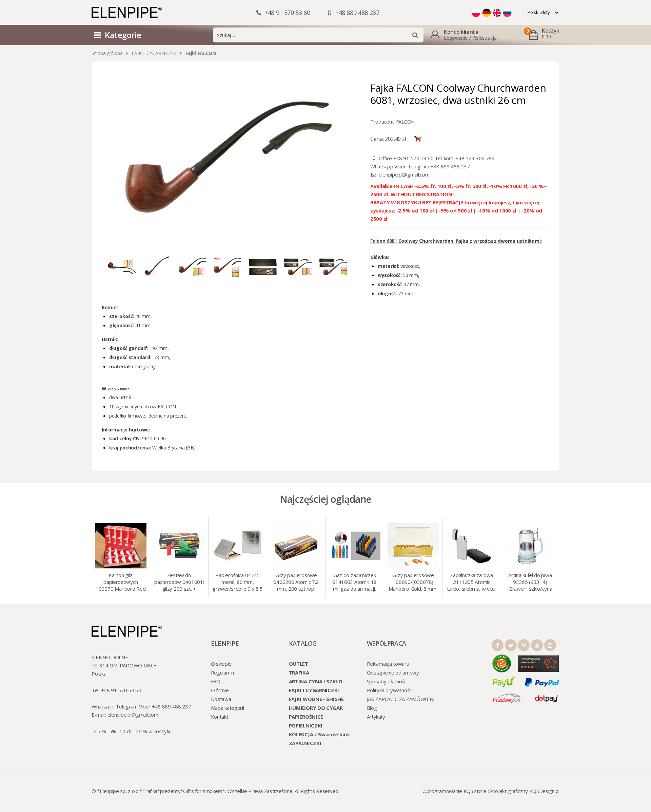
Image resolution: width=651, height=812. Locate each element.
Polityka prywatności (390, 690)
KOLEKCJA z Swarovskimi (319, 734)
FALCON (405, 121)
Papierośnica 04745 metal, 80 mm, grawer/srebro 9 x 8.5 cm (237, 582)
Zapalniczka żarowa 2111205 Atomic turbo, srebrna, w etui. (471, 582)
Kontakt (220, 716)
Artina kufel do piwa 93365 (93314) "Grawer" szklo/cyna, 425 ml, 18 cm (530, 582)
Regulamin (222, 672)
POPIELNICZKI (305, 725)
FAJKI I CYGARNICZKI (154, 53)
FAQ (215, 681)
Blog (372, 707)
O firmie (220, 690)
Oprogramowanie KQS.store (454, 791)
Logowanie (455, 38)
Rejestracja (485, 38)
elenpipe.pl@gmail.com (404, 174)
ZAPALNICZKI (305, 743)
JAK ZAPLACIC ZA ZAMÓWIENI (401, 699)
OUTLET (298, 663)
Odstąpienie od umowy (393, 672)
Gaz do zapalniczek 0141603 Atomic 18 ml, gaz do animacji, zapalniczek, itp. (354, 582)
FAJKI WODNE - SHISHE (316, 699)
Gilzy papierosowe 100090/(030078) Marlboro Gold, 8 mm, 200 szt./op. (413, 582)
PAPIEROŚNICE (306, 716)
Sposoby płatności (387, 681)
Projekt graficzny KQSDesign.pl (524, 791)
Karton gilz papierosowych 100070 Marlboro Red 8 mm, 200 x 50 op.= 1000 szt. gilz (120, 582)
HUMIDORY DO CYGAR (316, 707)
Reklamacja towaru (388, 663)
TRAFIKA (299, 672)
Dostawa (221, 699)
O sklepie (221, 663)
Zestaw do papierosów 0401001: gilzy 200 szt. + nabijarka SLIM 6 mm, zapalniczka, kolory (179, 582)
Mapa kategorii (227, 707)
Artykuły (376, 716)
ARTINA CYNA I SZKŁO (315, 681)
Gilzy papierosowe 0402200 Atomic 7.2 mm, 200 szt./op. (296, 582)
